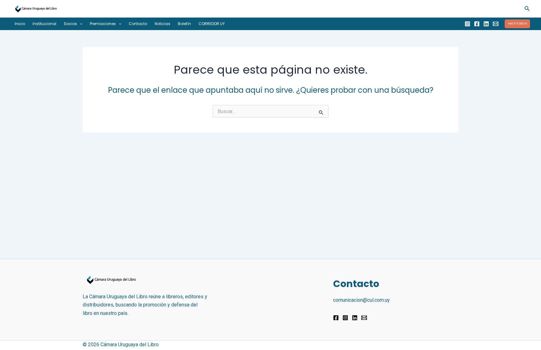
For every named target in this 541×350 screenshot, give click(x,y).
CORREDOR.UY (211, 23)
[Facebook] (477, 24)
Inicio (20, 23)
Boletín (184, 23)
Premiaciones (103, 23)
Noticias (162, 23)
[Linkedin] (486, 24)
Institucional (44, 23)
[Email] (495, 24)
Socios (70, 23)
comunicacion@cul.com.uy (361, 300)
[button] (527, 9)
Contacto (138, 23)
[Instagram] (467, 24)
